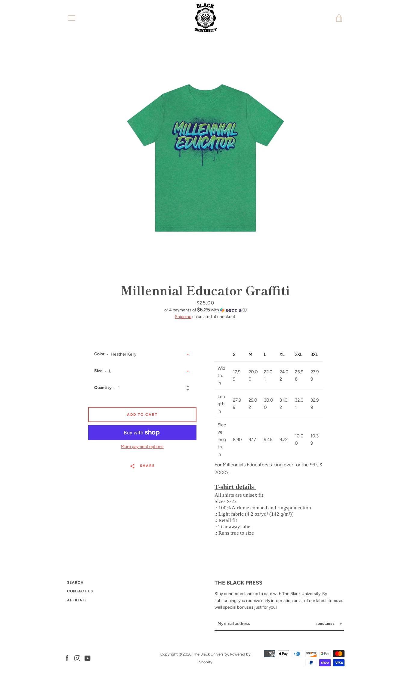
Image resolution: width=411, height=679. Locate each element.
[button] (205, 310)
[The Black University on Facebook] (67, 658)
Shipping (183, 316)
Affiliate (77, 600)
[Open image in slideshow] (205, 158)
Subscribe (326, 624)
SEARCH (75, 582)
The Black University (210, 654)
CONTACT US (80, 591)
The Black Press (238, 582)
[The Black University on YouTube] (88, 658)
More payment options (142, 446)
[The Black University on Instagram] (77, 658)
